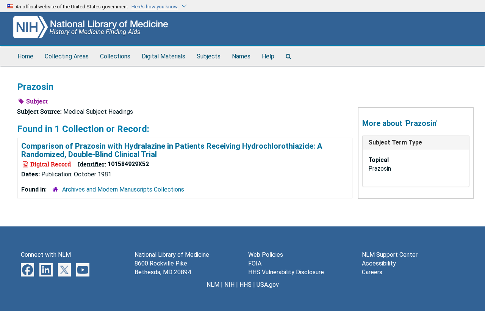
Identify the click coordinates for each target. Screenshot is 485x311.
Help (268, 56)
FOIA (254, 263)
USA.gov (268, 284)
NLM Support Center (390, 254)
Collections (115, 56)
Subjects (209, 56)
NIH (229, 284)
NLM (213, 284)
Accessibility (379, 263)
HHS (245, 284)
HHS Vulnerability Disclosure (286, 272)
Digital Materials (163, 56)
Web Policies (265, 254)
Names (241, 56)
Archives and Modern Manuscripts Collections (123, 189)
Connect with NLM (46, 254)
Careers (372, 272)
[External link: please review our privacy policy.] (27, 269)
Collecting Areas (67, 56)
